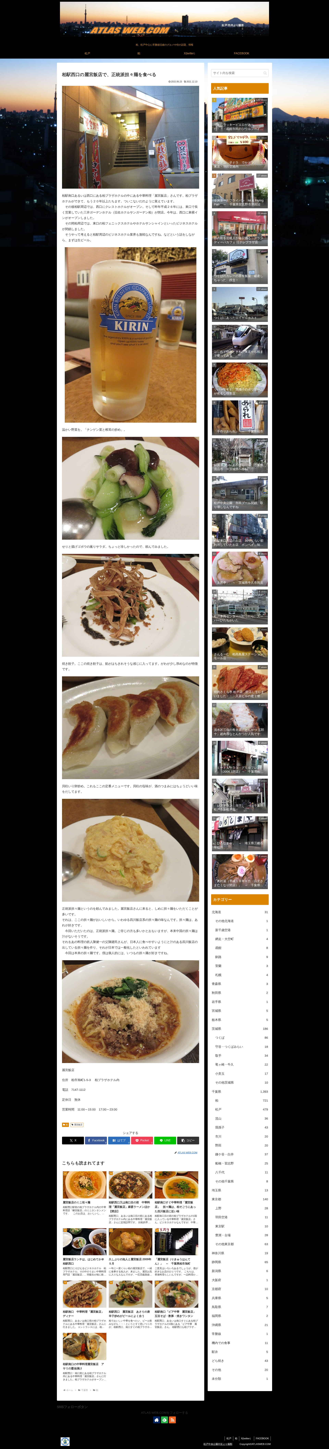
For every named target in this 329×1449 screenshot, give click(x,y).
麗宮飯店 (78, 1124)
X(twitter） (246, 1438)
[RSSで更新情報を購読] (172, 1419)
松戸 (229, 1438)
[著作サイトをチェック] (156, 1419)
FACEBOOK (262, 1438)
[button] (188, 1140)
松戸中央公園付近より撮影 (218, 1444)
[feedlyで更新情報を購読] (164, 1419)
